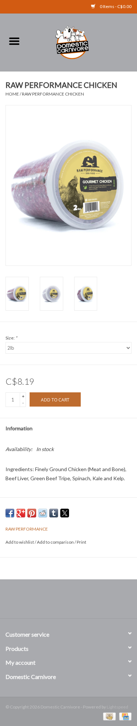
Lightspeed (117, 707)
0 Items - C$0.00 (115, 6)
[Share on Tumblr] (53, 513)
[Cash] (108, 716)
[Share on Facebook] (9, 513)
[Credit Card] (124, 716)
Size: (11, 338)
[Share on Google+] (20, 513)
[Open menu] (14, 41)
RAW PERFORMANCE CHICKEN (53, 94)
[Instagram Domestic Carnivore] (75, 601)
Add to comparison (56, 542)
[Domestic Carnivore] (83, 41)
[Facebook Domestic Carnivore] (62, 601)
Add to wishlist (20, 542)
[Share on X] (64, 513)
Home (12, 94)
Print (81, 542)
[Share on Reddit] (42, 513)
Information (19, 428)
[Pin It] (31, 513)
